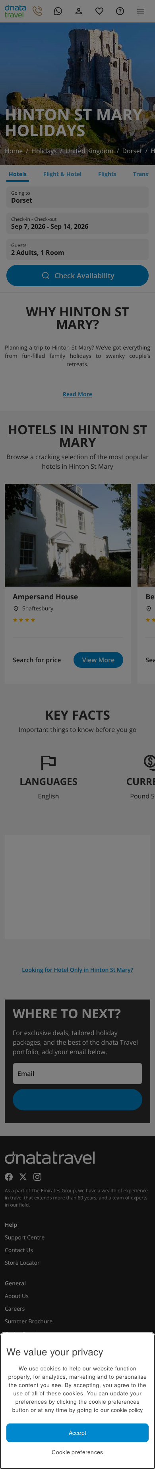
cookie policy (127, 1410)
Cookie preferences (77, 1452)
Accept (78, 1433)
